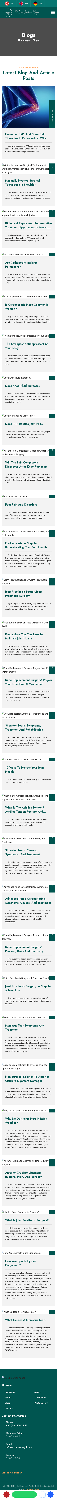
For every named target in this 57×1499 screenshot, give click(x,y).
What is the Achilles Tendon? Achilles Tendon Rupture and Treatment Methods (24, 811)
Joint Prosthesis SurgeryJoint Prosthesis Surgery (23, 594)
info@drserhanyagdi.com (19, 1447)
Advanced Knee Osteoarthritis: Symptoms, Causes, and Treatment (28, 901)
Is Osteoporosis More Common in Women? (27, 307)
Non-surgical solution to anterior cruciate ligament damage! (27, 1079)
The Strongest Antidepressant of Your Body (26, 346)
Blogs (7, 1403)
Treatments (40, 1398)
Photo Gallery (41, 1403)
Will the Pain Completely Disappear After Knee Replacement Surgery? (28, 466)
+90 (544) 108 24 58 (16, 1425)
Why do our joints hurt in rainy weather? (26, 1121)
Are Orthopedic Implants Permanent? (21, 264)
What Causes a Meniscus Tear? (25, 1320)
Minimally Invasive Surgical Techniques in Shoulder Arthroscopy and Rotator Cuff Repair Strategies (24, 186)
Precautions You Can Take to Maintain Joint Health (24, 636)
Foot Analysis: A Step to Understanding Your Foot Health (26, 545)
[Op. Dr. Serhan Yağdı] (20, 12)
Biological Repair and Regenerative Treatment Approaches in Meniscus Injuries (28, 227)
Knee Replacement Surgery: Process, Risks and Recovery (24, 949)
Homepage (24, 40)
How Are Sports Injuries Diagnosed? (20, 1263)
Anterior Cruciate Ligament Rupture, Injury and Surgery (23, 1175)
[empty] (3, 1466)
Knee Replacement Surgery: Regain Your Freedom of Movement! (28, 682)
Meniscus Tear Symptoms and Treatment (24, 1027)
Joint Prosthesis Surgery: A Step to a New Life (28, 988)
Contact (9, 1409)
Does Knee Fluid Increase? (22, 386)
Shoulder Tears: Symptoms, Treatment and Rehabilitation (24, 727)
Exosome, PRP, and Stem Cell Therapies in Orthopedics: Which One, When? (26, 138)
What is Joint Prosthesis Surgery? (27, 1220)
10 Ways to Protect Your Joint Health (24, 769)
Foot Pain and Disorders (21, 504)
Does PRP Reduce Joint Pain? (24, 424)
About (37, 1392)
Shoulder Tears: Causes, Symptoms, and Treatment (22, 852)
